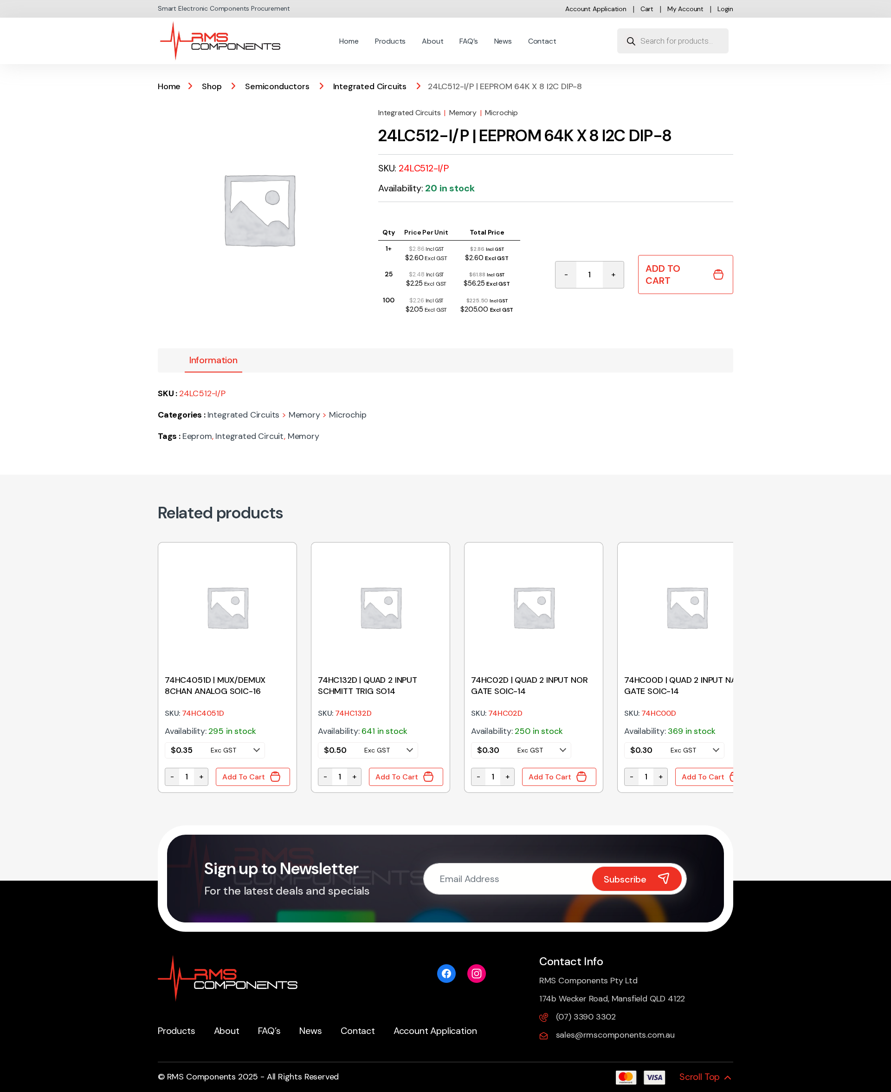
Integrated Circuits (370, 86)
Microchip (501, 113)
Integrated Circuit (249, 436)
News (503, 41)
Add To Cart (663, 274)
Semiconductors (277, 86)
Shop (211, 86)
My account (685, 9)
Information (213, 360)
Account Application (595, 9)
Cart (646, 9)
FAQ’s (468, 41)
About (432, 41)
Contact (542, 41)
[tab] (213, 360)
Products (390, 41)
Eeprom (197, 436)
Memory (463, 113)
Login (725, 9)
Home (348, 41)
